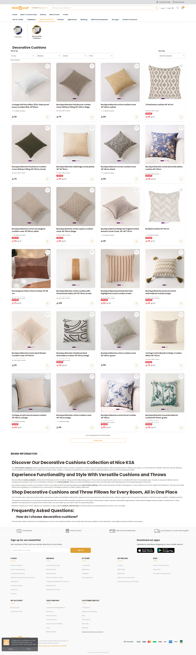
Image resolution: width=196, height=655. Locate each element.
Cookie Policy (51, 619)
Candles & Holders (18, 573)
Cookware (86, 565)
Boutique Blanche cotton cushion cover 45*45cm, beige (74, 416)
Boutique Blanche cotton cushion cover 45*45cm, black (118, 168)
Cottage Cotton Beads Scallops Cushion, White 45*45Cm (163, 354)
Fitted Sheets (51, 573)
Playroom (156, 569)
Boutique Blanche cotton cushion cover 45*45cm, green (118, 354)
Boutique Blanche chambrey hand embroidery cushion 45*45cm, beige (72, 354)
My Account (15, 607)
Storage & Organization (162, 573)
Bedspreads (51, 585)
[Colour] (33, 55)
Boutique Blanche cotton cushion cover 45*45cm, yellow (118, 105)
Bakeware (86, 569)
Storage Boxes (87, 577)
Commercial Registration (55, 607)
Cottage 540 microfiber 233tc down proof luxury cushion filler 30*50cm (30, 105)
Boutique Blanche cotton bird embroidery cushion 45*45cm (164, 168)
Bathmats (121, 573)
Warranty (85, 624)
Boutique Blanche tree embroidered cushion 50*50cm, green (161, 416)
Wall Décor (15, 581)
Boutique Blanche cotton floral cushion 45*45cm (118, 416)
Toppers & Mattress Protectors (57, 581)
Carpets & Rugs (16, 585)
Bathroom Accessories (126, 577)
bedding (24, 487)
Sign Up (80, 550)
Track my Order (16, 611)
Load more (98, 440)
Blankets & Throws (53, 589)
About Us (49, 611)
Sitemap (85, 628)
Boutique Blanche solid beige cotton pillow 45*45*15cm (75, 168)
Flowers (13, 594)
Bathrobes (121, 569)
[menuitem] (28, 15)
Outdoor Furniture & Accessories (23, 577)
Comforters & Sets (53, 565)
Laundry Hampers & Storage (128, 581)
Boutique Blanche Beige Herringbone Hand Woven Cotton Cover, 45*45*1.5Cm (120, 230)
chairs (41, 497)
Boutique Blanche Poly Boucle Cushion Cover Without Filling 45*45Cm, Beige (73, 105)
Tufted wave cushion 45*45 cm (159, 104)
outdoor (117, 497)
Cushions (14, 589)
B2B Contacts (51, 632)
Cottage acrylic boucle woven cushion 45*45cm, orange (29, 416)
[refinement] (183, 55)
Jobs (48, 628)
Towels (120, 565)
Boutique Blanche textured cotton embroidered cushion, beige (160, 292)
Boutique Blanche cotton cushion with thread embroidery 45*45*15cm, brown (74, 292)
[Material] (59, 55)
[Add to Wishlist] (47, 66)
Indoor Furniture (16, 565)
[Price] (111, 55)
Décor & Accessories (161, 565)
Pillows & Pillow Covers (54, 577)
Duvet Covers (51, 569)
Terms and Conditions (54, 624)
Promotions (86, 619)
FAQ (83, 616)
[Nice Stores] (20, 8)
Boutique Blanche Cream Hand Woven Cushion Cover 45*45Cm (29, 354)
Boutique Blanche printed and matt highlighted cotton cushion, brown (117, 292)
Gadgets (85, 573)
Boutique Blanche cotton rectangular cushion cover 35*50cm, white (29, 230)
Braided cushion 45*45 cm (157, 229)
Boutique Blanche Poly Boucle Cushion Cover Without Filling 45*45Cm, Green (29, 168)
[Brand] (85, 55)
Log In (169, 8)
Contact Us (86, 607)
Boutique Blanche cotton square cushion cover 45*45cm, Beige (74, 230)
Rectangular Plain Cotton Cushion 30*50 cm (30, 292)
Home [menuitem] (14, 14)
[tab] (74, 99)
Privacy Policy (51, 616)
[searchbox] (103, 8)
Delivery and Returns (89, 611)
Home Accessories (18, 569)
